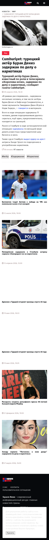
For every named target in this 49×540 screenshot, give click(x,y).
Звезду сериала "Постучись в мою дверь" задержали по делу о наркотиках (24, 453)
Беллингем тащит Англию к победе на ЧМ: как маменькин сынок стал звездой (24, 203)
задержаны (18, 129)
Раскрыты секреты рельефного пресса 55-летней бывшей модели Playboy (24, 403)
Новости (6, 11)
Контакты (14, 487)
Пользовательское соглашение (17, 490)
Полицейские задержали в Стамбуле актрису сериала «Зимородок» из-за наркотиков (24, 253)
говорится (23, 108)
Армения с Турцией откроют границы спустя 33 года (24, 302)
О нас (5, 487)
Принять (10, 533)
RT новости (18, 149)
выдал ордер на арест (34, 139)
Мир (14, 11)
